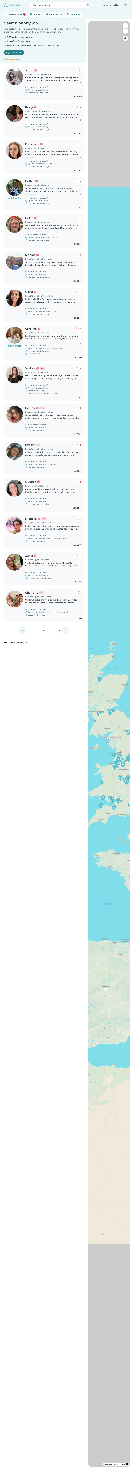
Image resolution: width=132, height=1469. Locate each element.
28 (58, 630)
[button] (115, 767)
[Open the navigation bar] (125, 5)
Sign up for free (14, 52)
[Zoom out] (125, 31)
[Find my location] (125, 38)
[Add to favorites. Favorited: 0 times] (79, 70)
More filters (75, 14)
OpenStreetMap (119, 1464)
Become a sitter (111, 5)
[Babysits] (12, 5)
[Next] (65, 630)
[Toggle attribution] (127, 1464)
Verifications (55, 14)
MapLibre (107, 1464)
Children (37, 14)
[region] (109, 744)
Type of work (16, 14)
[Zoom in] (125, 25)
